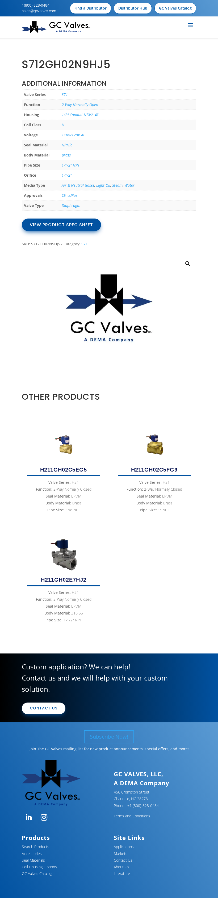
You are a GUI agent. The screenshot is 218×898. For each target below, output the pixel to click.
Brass (66, 155)
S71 (65, 94)
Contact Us (43, 708)
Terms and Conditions (132, 815)
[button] (187, 263)
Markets (120, 853)
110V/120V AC (73, 134)
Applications (124, 846)
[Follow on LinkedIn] (28, 817)
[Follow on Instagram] (44, 817)
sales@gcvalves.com (39, 11)
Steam (117, 185)
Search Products (35, 846)
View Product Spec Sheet (61, 225)
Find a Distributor (90, 8)
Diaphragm (71, 205)
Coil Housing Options (39, 866)
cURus (72, 195)
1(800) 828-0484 (35, 5)
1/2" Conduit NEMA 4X (80, 114)
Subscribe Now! (109, 736)
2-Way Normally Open (80, 104)
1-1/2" (67, 175)
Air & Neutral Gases (78, 185)
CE (64, 195)
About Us (121, 866)
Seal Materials (33, 860)
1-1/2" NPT (70, 165)
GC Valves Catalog (175, 8)
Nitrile (67, 144)
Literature (122, 873)
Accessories (32, 853)
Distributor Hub (132, 8)
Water (129, 185)
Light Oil (103, 185)
